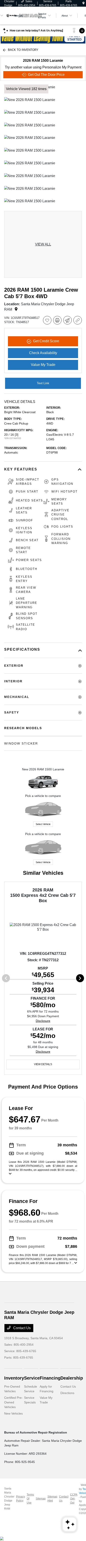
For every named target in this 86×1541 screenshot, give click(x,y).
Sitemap (41, 1498)
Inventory (14, 1378)
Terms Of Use (30, 1498)
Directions (67, 1393)
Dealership (71, 1378)
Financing (50, 1378)
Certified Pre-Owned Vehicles (13, 1402)
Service (32, 1378)
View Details (43, 1064)
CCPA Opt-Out (73, 1498)
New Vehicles (13, 1413)
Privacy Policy (20, 1498)
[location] (83, 3)
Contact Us (21, 1328)
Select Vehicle (43, 824)
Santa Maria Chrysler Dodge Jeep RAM (9, 1498)
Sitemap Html (52, 1498)
